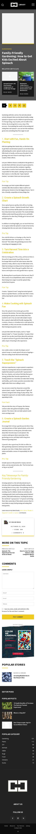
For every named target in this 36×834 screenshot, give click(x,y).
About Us (12, 826)
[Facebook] (10, 105)
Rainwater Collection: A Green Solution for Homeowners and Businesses (26, 87)
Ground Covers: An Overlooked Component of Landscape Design (10, 86)
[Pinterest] (20, 105)
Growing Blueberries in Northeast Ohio (21, 677)
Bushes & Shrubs (20, 673)
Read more (8, 92)
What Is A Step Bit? (20, 713)
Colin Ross (16, 522)
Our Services (20, 826)
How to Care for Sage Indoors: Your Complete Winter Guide (27, 553)
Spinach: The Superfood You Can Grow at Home (8, 552)
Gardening (7, 49)
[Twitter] (15, 105)
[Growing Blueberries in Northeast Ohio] (7, 677)
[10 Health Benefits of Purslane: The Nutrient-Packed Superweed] (7, 705)
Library (28, 826)
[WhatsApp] (24, 105)
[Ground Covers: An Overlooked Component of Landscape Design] (10, 76)
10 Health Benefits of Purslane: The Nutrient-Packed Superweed (24, 705)
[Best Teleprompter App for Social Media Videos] (7, 725)
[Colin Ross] (6, 522)
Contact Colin (18, 828)
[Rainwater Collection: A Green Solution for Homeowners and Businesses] (26, 76)
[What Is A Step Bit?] (7, 715)
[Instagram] (18, 818)
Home (6, 826)
